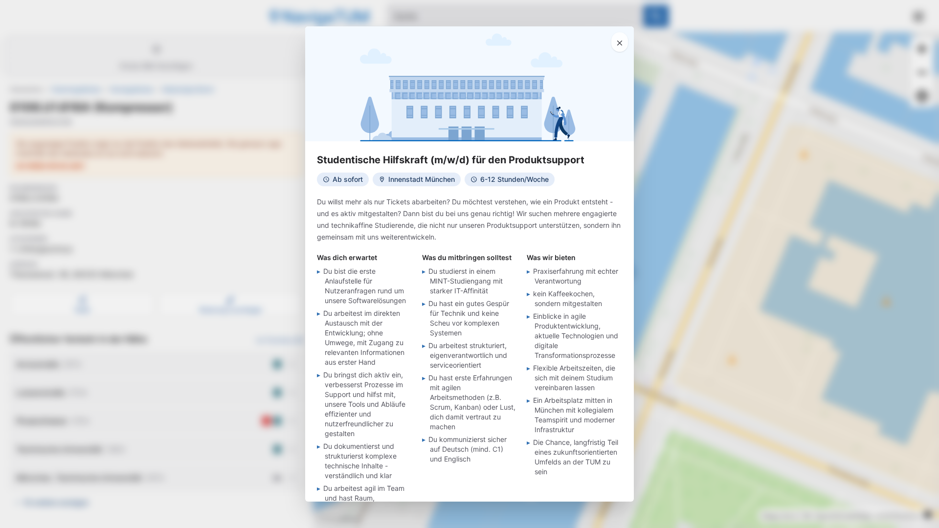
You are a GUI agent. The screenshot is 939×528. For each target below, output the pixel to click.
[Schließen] (619, 42)
